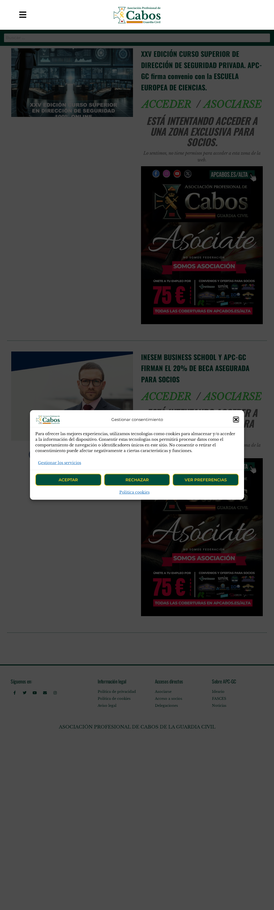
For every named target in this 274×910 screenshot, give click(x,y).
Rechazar (137, 479)
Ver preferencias (206, 479)
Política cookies (134, 492)
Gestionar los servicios (59, 462)
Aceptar (68, 479)
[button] (236, 419)
